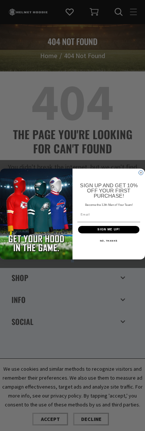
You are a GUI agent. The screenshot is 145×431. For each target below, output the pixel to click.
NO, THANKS (109, 241)
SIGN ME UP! (108, 230)
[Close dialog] (141, 172)
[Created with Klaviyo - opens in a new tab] (72, 260)
